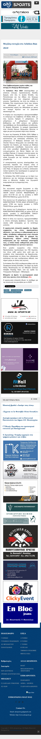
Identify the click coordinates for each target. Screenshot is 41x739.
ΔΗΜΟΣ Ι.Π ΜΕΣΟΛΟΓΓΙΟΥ (12, 292)
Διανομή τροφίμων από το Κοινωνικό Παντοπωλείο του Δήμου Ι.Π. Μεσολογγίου (20, 419)
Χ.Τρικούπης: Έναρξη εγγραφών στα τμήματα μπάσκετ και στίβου (18, 436)
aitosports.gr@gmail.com (23, 712)
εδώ (29, 277)
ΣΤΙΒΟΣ (6, 290)
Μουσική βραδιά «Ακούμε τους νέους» (18, 405)
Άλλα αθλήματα (14, 55)
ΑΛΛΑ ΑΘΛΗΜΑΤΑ (16, 290)
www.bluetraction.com (17, 730)
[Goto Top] (38, 731)
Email (35, 57)
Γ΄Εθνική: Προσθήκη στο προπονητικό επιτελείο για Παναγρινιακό (18, 427)
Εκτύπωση (27, 57)
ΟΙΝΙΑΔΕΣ (28, 290)
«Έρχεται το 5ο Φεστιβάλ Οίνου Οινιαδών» (20, 412)
